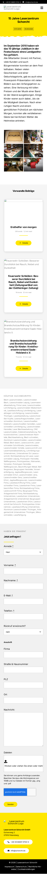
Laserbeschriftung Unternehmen (26, 507)
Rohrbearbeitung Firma (29, 488)
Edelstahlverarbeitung (27, 432)
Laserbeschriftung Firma (20, 483)
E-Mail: (8, 595)
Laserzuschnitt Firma (13, 491)
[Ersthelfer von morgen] (23, 201)
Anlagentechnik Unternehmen (16, 499)
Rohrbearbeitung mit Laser (22, 456)
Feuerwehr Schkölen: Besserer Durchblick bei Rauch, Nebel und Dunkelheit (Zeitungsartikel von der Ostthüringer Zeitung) (23, 282)
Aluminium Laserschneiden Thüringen (20, 509)
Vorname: (10, 565)
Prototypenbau (23, 461)
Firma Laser (21, 405)
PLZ (6, 679)
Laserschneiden (31, 445)
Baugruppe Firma (30, 491)
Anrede (8, 546)
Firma (7, 649)
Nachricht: (9, 709)
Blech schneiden (31, 437)
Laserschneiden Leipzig (19, 402)
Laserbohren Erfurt (25, 501)
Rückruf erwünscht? (15, 626)
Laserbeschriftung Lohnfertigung (21, 410)
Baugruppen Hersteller (23, 469)
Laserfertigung (20, 515)
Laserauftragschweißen (24, 419)
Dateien (8, 752)
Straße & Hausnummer (16, 664)
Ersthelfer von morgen (24, 227)
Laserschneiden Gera (13, 477)
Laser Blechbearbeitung (23, 429)
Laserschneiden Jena (28, 475)
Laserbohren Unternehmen (28, 496)
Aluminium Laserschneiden (15, 440)
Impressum (9, 867)
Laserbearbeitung (21, 416)
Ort (5, 694)
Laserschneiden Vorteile (14, 448)
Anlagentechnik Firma (13, 493)
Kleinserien (35, 461)
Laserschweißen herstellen (24, 424)
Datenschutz (21, 867)
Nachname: (11, 580)
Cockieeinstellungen (26, 869)
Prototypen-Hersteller (29, 459)
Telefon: (9, 610)
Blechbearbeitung (15, 437)
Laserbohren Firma (27, 485)
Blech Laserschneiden (13, 400)
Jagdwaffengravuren (18, 480)
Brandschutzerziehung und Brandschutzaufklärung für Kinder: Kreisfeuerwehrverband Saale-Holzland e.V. (23, 346)
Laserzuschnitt (27, 443)
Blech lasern (15, 443)
